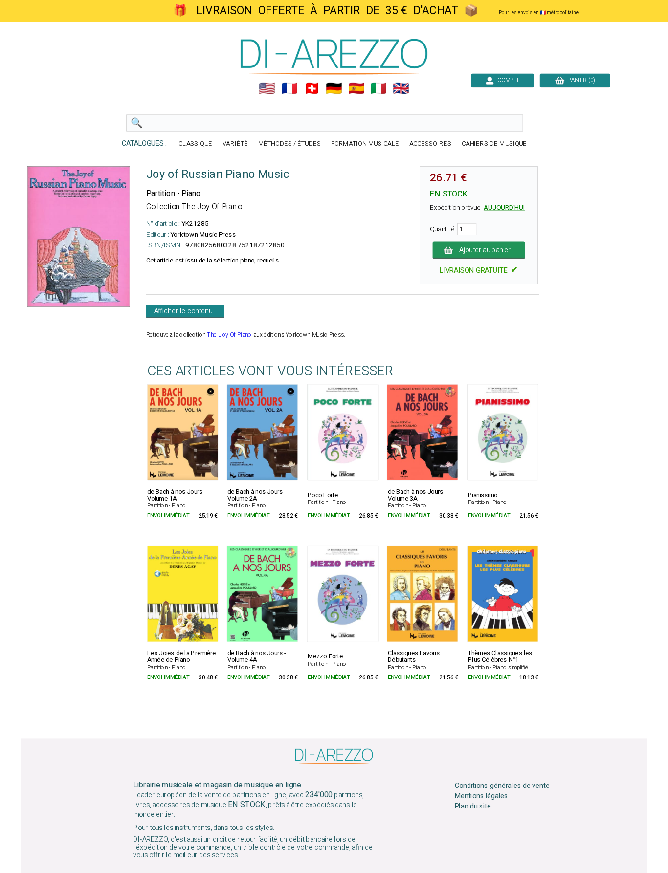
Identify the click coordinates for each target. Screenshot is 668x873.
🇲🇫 (289, 88)
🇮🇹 (378, 88)
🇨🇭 (312, 88)
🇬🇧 (401, 88)
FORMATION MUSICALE (365, 144)
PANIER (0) (579, 80)
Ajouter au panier (485, 250)
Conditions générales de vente (502, 786)
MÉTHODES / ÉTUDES (289, 144)
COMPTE (507, 80)
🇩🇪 (334, 88)
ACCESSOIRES (430, 144)
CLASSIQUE (195, 144)
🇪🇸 (356, 88)
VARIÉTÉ (235, 144)
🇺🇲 (267, 88)
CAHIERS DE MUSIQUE (494, 144)
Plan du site (473, 806)
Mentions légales (482, 796)
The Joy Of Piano (229, 334)
